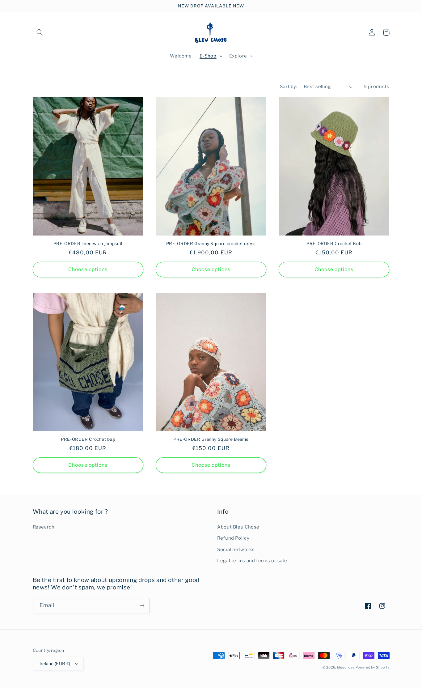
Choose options (88, 269)
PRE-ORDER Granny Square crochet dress (211, 243)
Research (44, 527)
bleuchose (346, 667)
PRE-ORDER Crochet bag (88, 439)
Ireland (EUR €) (55, 663)
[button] (40, 32)
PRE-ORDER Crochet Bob (333, 243)
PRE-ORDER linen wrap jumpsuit (88, 243)
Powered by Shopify (372, 667)
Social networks (236, 549)
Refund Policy (233, 538)
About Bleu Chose (238, 527)
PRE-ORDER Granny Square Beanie (211, 439)
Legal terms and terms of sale (252, 560)
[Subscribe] (142, 605)
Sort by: (288, 86)
